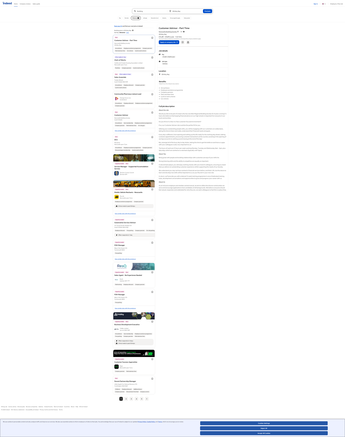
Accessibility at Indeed (32, 410)
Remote (127, 18)
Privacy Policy (142, 422)
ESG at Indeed (83, 406)
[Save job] (183, 42)
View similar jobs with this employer (125, 130)
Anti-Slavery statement (18, 410)
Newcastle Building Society (168, 32)
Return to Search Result (216, 25)
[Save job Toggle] (152, 38)
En (324, 4)
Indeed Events (48, 406)
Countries (67, 406)
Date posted (187, 18)
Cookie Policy (151, 422)
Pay (120, 18)
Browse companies (31, 406)
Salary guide (36, 4)
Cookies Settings (264, 423)
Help (76, 406)
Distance (135, 18)
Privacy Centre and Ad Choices (49, 410)
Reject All (264, 428)
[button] (125, 40)
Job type (145, 18)
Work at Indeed (58, 406)
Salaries (40, 406)
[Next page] (147, 399)
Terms (160, 422)
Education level (154, 18)
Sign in (316, 4)
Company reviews (25, 4)
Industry (164, 18)
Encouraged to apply (175, 18)
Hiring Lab (4, 406)
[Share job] (188, 42)
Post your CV (118, 26)
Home (16, 4)
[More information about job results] (133, 30)
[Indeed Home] (7, 3)
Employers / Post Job (336, 4)
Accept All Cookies (264, 433)
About (72, 406)
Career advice (12, 406)
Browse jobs (21, 406)
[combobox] (150, 11)
